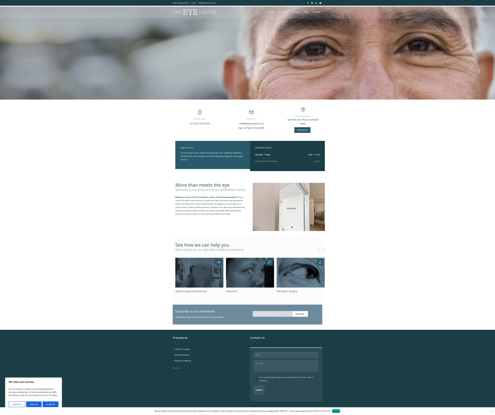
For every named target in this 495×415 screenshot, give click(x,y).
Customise (16, 404)
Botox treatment (286, 291)
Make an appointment (181, 3)
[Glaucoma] (199, 273)
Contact (193, 3)
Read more (177, 368)
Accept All (50, 404)
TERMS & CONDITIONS (322, 411)
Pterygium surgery (236, 291)
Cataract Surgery (182, 349)
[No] (491, 411)
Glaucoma (180, 291)
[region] (33, 394)
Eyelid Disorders (182, 355)
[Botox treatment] (301, 273)
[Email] (320, 3)
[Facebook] (308, 3)
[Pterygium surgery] (250, 273)
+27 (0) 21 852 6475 (200, 123)
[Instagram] (312, 3)
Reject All (34, 404)
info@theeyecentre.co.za (207, 3)
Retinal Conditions (183, 360)
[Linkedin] (316, 3)
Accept (336, 411)
